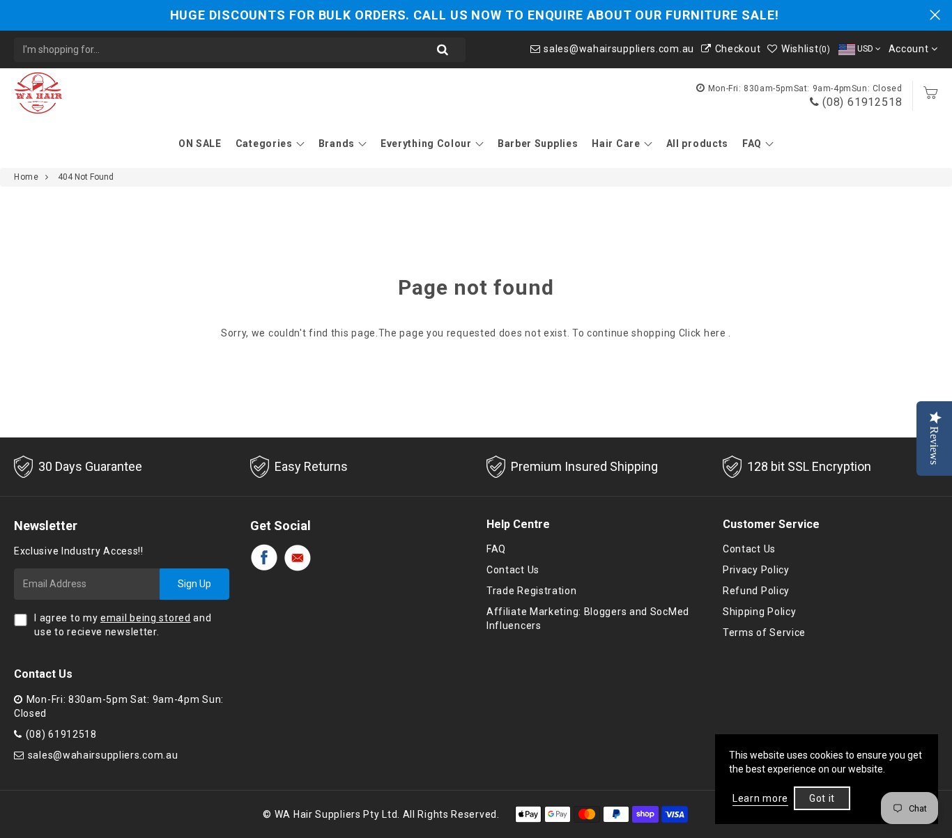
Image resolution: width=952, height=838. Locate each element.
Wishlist (805, 48)
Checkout (737, 48)
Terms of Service (764, 632)
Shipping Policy (760, 611)
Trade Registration (531, 590)
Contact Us (512, 569)
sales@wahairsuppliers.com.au (619, 48)
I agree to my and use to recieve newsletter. (122, 624)
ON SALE (200, 143)
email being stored (145, 617)
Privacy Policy (756, 569)
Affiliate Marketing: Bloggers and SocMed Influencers (587, 618)
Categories (264, 143)
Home (26, 177)
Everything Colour (426, 143)
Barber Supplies (538, 143)
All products (697, 143)
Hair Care (616, 143)
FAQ (752, 143)
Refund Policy (756, 590)
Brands (336, 143)
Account (910, 48)
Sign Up (194, 583)
